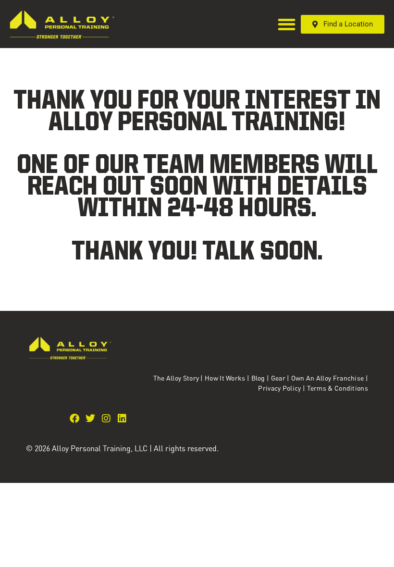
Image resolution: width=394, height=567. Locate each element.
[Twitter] (90, 418)
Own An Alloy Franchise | (329, 377)
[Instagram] (106, 418)
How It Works (225, 377)
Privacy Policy (280, 387)
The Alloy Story (176, 377)
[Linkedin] (122, 418)
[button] (287, 24)
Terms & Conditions (337, 387)
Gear (278, 377)
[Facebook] (74, 418)
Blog (258, 377)
